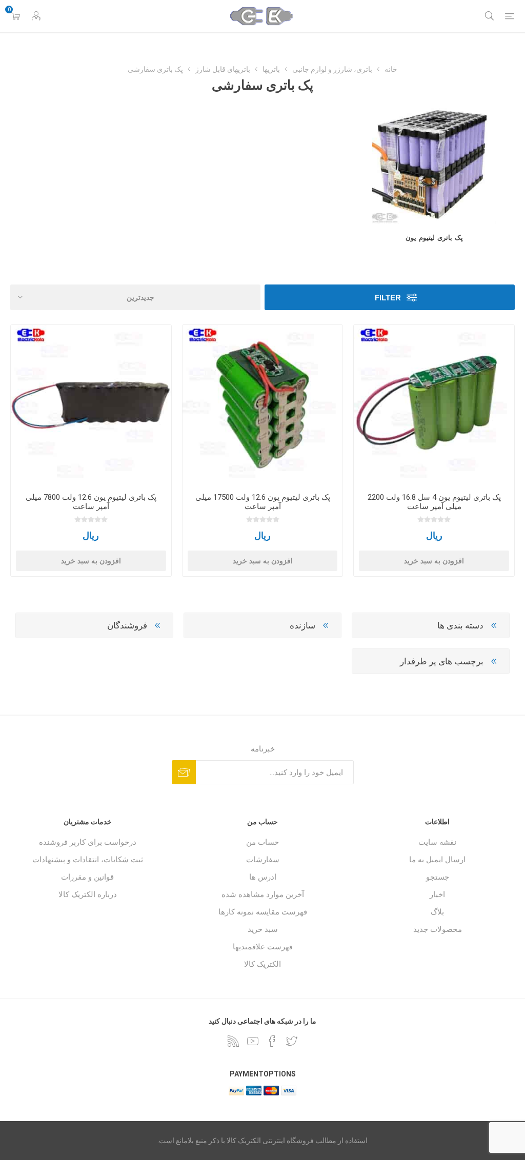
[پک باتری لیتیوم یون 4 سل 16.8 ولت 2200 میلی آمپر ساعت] (434, 405)
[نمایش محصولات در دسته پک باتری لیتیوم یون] (434, 165)
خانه (391, 69)
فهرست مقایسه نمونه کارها (262, 912)
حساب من (262, 842)
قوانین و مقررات (87, 877)
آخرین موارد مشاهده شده (262, 894)
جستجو (437, 877)
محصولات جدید (437, 929)
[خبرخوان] (233, 1041)
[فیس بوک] (272, 1041)
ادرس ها (262, 877)
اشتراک (184, 772)
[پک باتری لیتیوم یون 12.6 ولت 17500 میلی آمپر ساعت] (263, 405)
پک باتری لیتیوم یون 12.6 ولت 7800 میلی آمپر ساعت (91, 502)
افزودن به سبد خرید (434, 561)
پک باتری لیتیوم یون (434, 237)
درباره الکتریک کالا (87, 894)
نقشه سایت (437, 842)
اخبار (437, 894)
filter (388, 297)
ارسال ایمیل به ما (437, 859)
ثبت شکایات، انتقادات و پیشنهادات (87, 859)
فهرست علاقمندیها (263, 946)
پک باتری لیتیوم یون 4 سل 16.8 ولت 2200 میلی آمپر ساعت (434, 502)
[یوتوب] (253, 1041)
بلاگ (437, 912)
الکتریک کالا (262, 964)
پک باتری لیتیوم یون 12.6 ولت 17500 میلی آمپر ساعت (262, 502)
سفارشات (262, 859)
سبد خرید (263, 929)
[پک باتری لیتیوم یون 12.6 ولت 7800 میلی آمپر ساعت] (91, 405)
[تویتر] (292, 1041)
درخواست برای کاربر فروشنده (87, 842)
